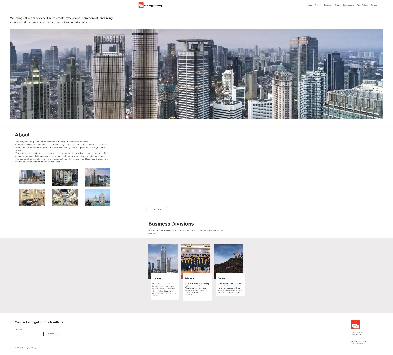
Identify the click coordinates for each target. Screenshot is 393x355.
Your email (18, 329)
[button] (337, 5)
